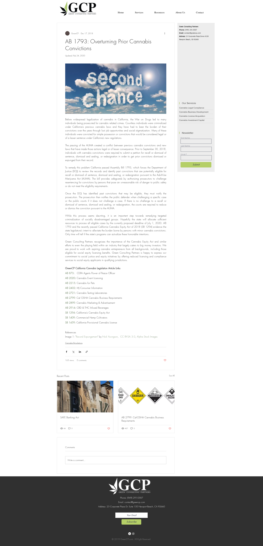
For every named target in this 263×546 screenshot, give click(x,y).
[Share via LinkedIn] (80, 351)
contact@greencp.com (192, 33)
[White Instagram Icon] (133, 533)
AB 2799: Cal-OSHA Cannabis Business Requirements (143, 419)
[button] (139, 12)
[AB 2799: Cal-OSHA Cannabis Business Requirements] (146, 396)
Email (183, 154)
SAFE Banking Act (69, 417)
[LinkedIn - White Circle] (129, 533)
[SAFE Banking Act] (85, 396)
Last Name (185, 146)
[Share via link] (86, 351)
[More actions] (164, 33)
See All (172, 375)
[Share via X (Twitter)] (73, 351)
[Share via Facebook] (66, 351)
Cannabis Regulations (73, 343)
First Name (185, 138)
